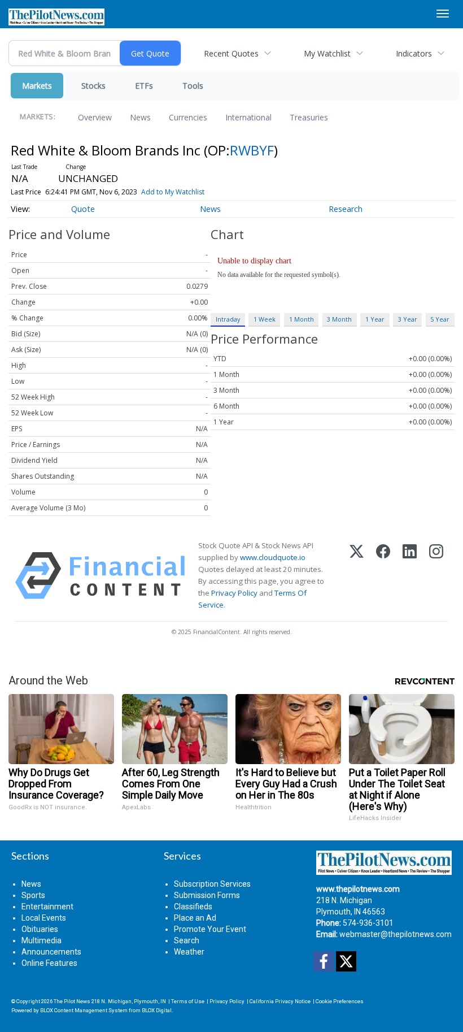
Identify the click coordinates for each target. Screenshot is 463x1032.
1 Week (265, 319)
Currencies (188, 117)
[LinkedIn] (409, 576)
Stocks (93, 85)
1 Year (375, 319)
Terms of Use (187, 1001)
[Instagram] (436, 576)
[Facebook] (383, 576)
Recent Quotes (231, 53)
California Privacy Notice (280, 1001)
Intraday (228, 319)
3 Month (339, 319)
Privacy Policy (234, 593)
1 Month (301, 319)
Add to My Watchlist (172, 192)
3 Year (407, 319)
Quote (83, 208)
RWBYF (252, 150)
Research (345, 208)
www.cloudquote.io (272, 557)
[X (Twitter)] (356, 576)
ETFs (144, 85)
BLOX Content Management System (84, 1010)
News (140, 117)
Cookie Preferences (340, 1001)
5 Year (439, 319)
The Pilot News (72, 1001)
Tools (192, 85)
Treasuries (309, 117)
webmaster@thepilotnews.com (395, 934)
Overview (95, 117)
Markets (37, 85)
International (248, 117)
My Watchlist (327, 53)
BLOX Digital (157, 1010)
